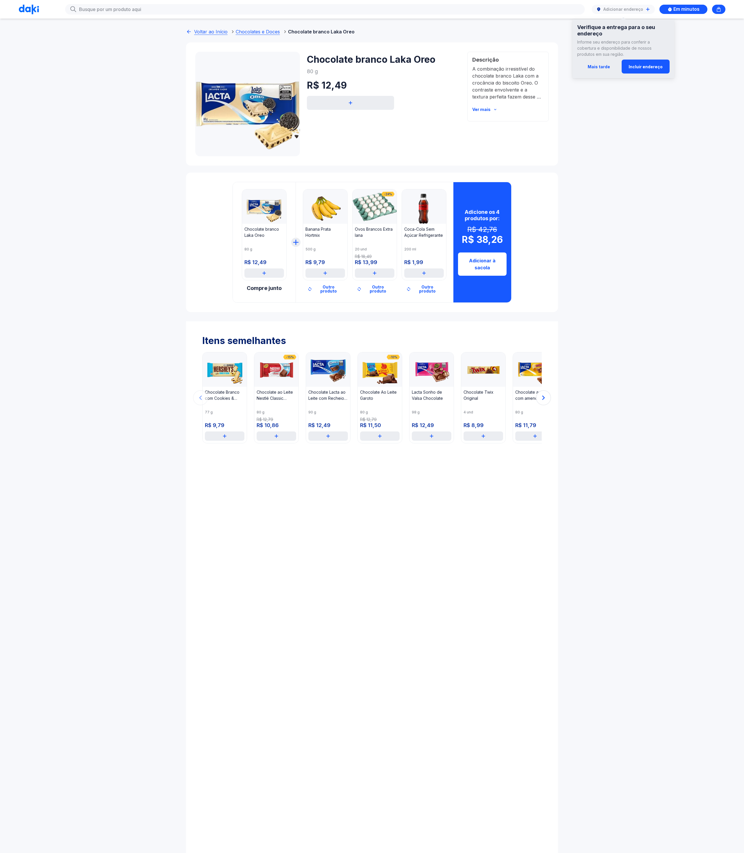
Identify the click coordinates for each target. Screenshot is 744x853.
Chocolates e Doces (258, 32)
